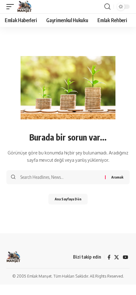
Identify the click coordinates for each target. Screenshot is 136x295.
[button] (11, 6)
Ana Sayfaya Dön (68, 199)
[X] (117, 257)
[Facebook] (109, 257)
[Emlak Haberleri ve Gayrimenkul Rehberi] (24, 6)
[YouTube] (125, 257)
